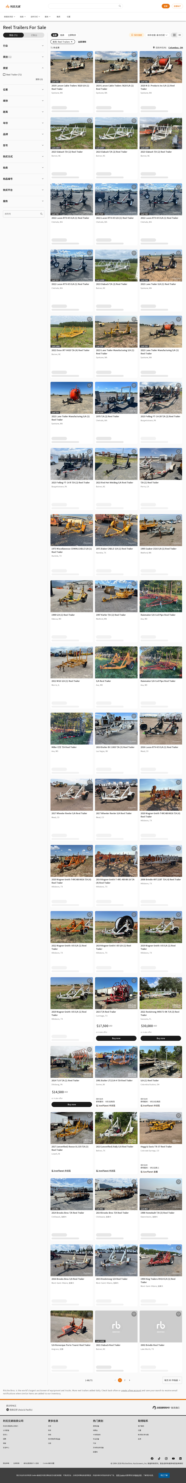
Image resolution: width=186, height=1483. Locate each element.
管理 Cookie (120, 1475)
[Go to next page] (130, 1380)
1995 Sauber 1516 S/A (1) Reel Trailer (158, 548)
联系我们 (175, 1407)
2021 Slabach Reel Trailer (108, 1345)
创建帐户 (177, 6)
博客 (4, 1443)
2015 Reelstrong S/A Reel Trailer (111, 1278)
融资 (58, 16)
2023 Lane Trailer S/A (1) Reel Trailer (158, 284)
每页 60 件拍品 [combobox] (171, 1380)
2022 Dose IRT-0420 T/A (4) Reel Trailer (70, 350)
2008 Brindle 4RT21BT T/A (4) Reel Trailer (161, 879)
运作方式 (34, 16)
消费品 (95, 1430)
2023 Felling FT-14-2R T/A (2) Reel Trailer (160, 416)
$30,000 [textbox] (147, 1026)
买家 (49, 1426)
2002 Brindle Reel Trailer (152, 1345)
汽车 (94, 1443)
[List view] (180, 35)
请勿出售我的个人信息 (31, 1463)
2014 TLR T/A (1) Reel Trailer (65, 1080)
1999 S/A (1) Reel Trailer (63, 614)
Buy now (116, 1038)
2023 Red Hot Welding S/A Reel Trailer (114, 482)
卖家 (49, 1430)
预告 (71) (13, 35)
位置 (68, 16)
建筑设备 (96, 1426)
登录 (166, 6)
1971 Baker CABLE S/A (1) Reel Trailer (114, 548)
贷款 (49, 1434)
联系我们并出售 (143, 1434)
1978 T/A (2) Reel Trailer (107, 416)
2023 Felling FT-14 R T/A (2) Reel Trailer (70, 482)
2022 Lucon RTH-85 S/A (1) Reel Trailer (70, 217)
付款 (49, 1443)
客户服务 (141, 1426)
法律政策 (16, 1463)
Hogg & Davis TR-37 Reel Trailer (156, 1146)
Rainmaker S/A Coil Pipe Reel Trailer (158, 614)
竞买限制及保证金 (54, 1439)
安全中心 (6, 1447)
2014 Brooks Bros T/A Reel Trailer (67, 1212)
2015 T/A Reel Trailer (106, 1011)
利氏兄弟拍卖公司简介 (10, 1426)
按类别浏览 (8, 16)
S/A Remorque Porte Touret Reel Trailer (70, 1345)
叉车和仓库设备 (98, 1447)
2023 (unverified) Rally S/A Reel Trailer (114, 1146)
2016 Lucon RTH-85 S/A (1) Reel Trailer (159, 747)
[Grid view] (174, 35)
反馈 (139, 1439)
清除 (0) (39, 79)
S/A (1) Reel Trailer (150, 1080)
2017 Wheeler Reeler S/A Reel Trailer (69, 813)
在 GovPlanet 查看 (149, 1171)
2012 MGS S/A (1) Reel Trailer (65, 680)
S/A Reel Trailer (103, 680)
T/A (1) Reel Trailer (150, 482)
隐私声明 (6, 1463)
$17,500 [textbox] (102, 1026)
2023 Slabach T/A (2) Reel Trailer (67, 151)
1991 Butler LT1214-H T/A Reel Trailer (114, 1080)
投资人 (5, 1434)
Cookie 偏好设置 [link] (48, 1463)
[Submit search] (119, 6)
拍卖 (22, 16)
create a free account (131, 1390)
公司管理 (6, 1430)
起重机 (95, 1452)
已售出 (34, 35)
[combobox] (157, 35)
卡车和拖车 (97, 1434)
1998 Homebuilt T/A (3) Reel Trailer (157, 1212)
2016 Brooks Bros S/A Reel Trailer (67, 1278)
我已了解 (164, 1475)
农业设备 (96, 1439)
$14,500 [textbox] (58, 1092)
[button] (136, 35)
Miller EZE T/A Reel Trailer (64, 747)
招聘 (4, 1439)
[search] (41, 213)
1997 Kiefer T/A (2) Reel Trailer (111, 614)
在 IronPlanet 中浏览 (105, 1105)
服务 (46, 16)
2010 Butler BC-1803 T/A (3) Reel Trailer (115, 747)
